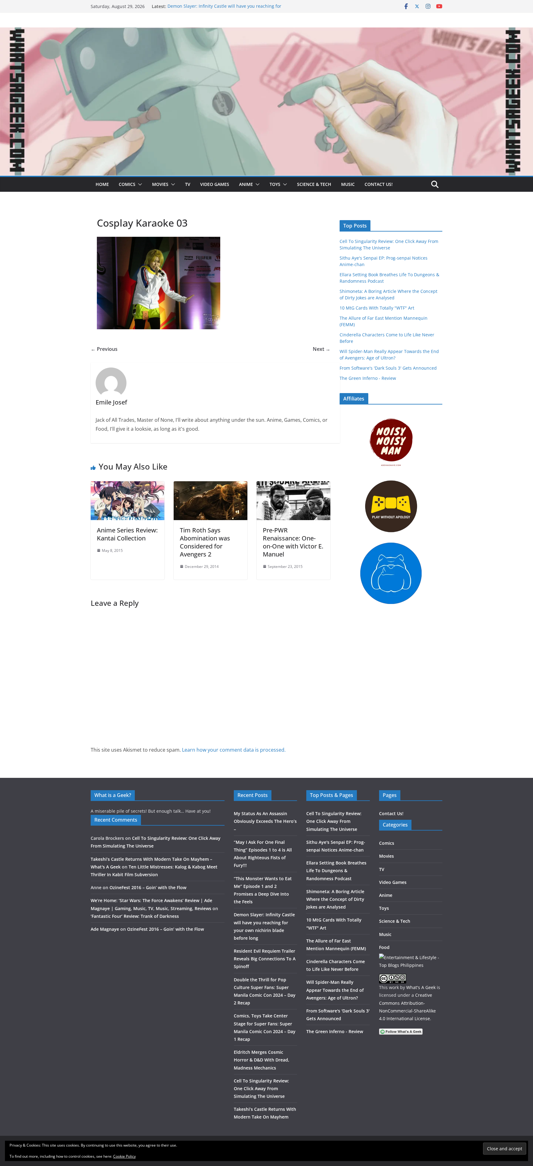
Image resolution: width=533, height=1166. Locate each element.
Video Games (214, 184)
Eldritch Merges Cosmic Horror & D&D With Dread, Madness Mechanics (261, 1059)
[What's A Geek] (266, 31)
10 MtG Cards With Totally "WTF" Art (377, 308)
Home (102, 184)
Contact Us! (379, 184)
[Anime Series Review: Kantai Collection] (127, 485)
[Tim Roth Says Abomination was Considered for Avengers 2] (210, 485)
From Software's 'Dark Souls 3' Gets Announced (388, 368)
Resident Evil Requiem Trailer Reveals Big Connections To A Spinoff (264, 958)
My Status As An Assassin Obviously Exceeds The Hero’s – (265, 821)
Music (348, 184)
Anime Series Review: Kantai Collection (127, 534)
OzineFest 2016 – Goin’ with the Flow (147, 887)
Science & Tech (314, 184)
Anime (246, 184)
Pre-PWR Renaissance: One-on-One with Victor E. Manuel (293, 542)
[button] (138, 184)
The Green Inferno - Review (368, 378)
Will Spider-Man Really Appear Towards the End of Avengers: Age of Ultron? (335, 989)
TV (187, 184)
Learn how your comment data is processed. (234, 749)
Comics (127, 184)
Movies (160, 184)
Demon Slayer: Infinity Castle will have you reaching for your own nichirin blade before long (224, 9)
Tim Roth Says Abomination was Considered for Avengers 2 (205, 542)
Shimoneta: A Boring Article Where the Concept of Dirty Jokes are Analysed (335, 899)
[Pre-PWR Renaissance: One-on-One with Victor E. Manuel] (293, 485)
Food (384, 947)
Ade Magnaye (105, 929)
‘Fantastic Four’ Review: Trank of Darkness (135, 916)
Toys (275, 184)
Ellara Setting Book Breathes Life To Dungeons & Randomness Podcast (336, 870)
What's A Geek (421, 987)
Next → (321, 349)
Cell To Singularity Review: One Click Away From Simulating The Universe (261, 1088)
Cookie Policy (124, 1156)
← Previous (104, 349)
